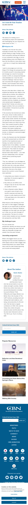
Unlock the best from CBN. (10, 325)
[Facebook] (3, 33)
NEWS (14, 436)
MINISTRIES (14, 425)
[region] (14, 494)
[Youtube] (7, 477)
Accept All (14, 502)
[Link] (14, 33)
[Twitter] (7, 33)
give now (18, 2)
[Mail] (10, 33)
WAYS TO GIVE (14, 431)
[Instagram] (16, 477)
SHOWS (14, 439)
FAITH (14, 428)
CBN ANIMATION (14, 442)
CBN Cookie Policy (18, 491)
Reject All (14, 498)
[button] (24, 2)
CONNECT (14, 434)
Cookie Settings (14, 494)
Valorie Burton (7, 25)
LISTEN (14, 445)
